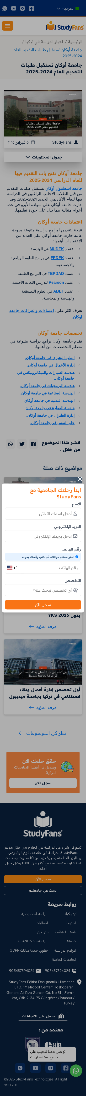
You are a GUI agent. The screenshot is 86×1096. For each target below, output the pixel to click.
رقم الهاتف (71, 548)
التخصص (72, 580)
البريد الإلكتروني (67, 526)
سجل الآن (43, 604)
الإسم (76, 503)
